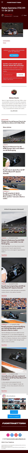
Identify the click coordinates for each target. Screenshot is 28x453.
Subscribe (20, 74)
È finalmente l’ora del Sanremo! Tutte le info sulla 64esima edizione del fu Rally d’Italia (14, 122)
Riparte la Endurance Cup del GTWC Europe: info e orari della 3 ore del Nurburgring (13, 148)
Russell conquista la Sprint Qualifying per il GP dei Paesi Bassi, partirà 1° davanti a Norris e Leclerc (14, 195)
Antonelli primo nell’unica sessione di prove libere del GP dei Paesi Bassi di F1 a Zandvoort (14, 378)
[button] (5, 401)
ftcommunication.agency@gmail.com (15, 439)
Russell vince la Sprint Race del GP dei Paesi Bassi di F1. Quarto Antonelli (13, 171)
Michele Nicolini (8, 14)
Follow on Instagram (14, 416)
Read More (4, 255)
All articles (14, 110)
